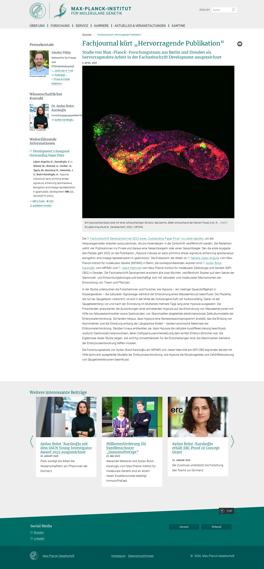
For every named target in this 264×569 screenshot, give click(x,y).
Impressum (118, 556)
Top (229, 511)
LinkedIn (39, 538)
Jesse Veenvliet (132, 268)
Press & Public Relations (61, 81)
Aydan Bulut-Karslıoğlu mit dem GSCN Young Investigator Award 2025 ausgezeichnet (66, 448)
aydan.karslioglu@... (66, 119)
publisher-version (42, 205)
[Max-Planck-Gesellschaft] (36, 556)
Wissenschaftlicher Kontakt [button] (46, 96)
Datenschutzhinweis (141, 556)
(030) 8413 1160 (64, 70)
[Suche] (233, 9)
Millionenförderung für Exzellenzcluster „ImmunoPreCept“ (126, 448)
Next (232, 442)
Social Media (41, 526)
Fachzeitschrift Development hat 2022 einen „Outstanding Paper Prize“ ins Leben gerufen (147, 238)
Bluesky (39, 532)
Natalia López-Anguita (205, 258)
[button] (231, 215)
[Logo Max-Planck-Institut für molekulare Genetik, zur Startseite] (97, 11)
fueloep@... (61, 74)
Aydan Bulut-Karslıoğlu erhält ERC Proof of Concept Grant (196, 448)
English (205, 9)
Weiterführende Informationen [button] (43, 141)
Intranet (184, 526)
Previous (31, 442)
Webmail (216, 526)
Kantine (178, 25)
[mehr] (223, 222)
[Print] (239, 44)
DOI (51, 201)
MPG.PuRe (39, 201)
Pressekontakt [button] (42, 45)
